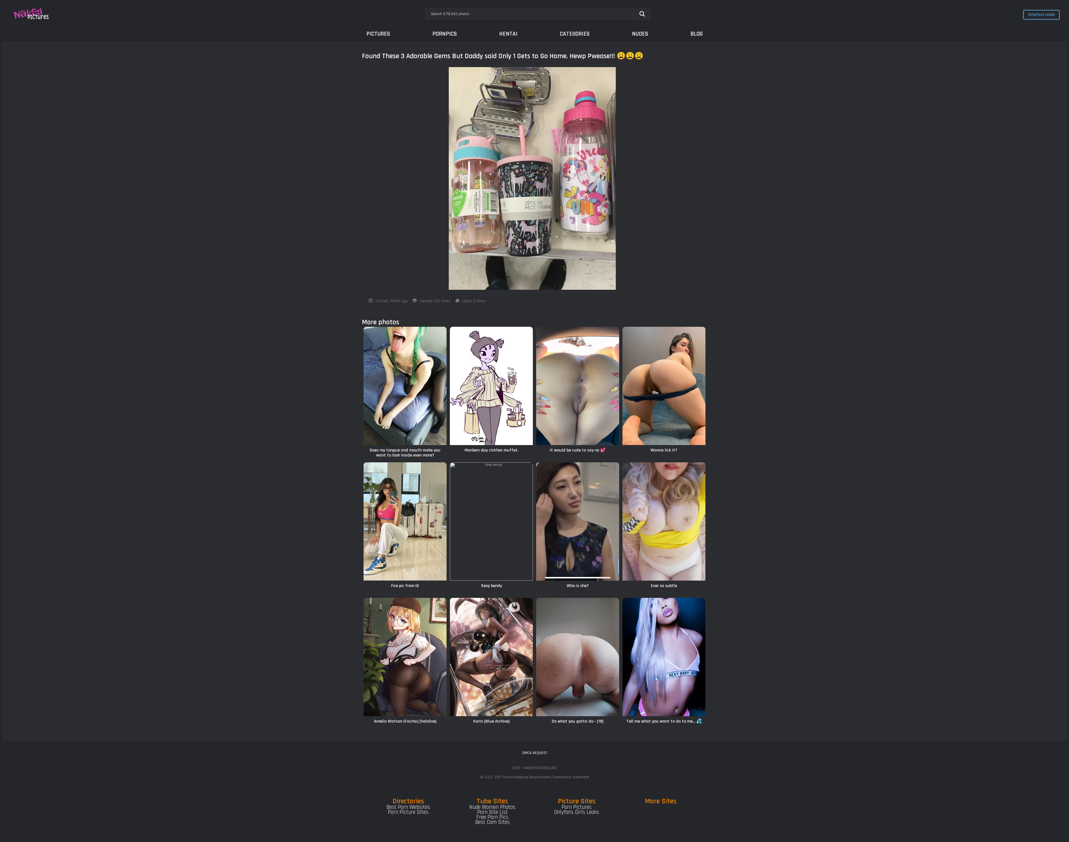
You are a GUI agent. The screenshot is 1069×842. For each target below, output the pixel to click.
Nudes (640, 34)
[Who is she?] (577, 521)
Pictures (378, 34)
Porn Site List (492, 812)
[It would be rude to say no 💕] (577, 386)
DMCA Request (534, 752)
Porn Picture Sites (408, 812)
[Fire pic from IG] (405, 521)
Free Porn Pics (492, 817)
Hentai (508, 34)
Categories (575, 34)
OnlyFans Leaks (1041, 14)
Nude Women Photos (492, 807)
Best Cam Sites (492, 822)
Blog (696, 34)
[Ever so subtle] (663, 521)
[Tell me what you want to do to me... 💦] (663, 657)
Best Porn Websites (408, 807)
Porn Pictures (577, 807)
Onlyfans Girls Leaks (576, 812)
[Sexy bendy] (491, 521)
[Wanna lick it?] (663, 386)
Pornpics (444, 34)
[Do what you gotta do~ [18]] (577, 657)
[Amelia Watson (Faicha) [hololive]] (405, 657)
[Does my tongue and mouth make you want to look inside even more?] (405, 386)
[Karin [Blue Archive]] (491, 657)
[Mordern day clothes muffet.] (491, 386)
